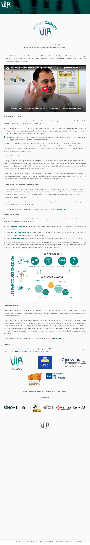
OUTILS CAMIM (57, 12)
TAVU (32, 539)
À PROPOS (7, 12)
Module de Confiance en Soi (19, 232)
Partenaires (81, 12)
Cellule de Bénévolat (17, 226)
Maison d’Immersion (17, 239)
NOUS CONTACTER (69, 12)
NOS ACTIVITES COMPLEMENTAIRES (40, 12)
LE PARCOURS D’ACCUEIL (20, 12)
